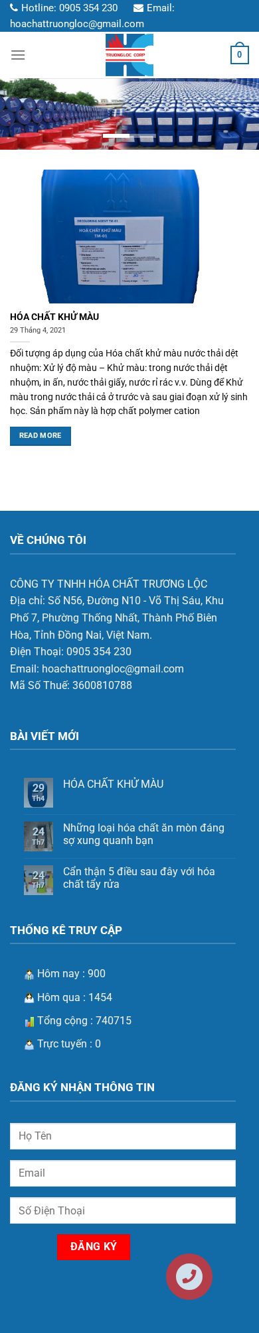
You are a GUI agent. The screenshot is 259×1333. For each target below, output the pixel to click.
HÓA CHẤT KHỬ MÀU (54, 316)
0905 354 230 (88, 8)
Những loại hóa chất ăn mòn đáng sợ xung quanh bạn (143, 834)
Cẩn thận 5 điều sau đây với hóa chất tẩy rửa (139, 877)
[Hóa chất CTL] (129, 55)
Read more (40, 435)
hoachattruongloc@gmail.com (77, 24)
